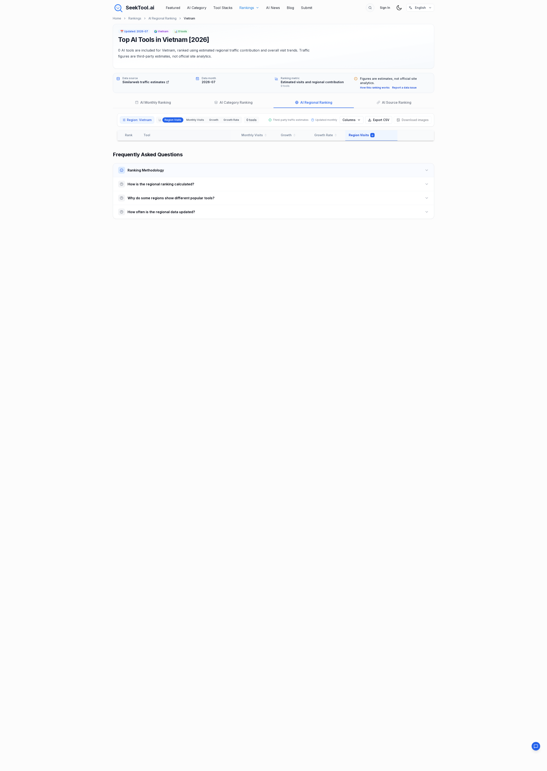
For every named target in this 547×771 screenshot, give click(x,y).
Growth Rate (231, 119)
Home (117, 18)
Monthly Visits (195, 119)
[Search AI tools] (370, 7)
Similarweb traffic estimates (143, 82)
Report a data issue (404, 87)
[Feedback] (536, 746)
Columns (349, 120)
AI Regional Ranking (162, 18)
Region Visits (173, 119)
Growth (213, 119)
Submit (306, 8)
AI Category (196, 8)
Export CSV (381, 120)
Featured (173, 8)
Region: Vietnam (139, 120)
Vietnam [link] (189, 18)
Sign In (385, 7)
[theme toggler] (399, 7)
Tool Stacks (222, 8)
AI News (273, 8)
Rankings (246, 8)
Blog (290, 8)
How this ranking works (375, 87)
